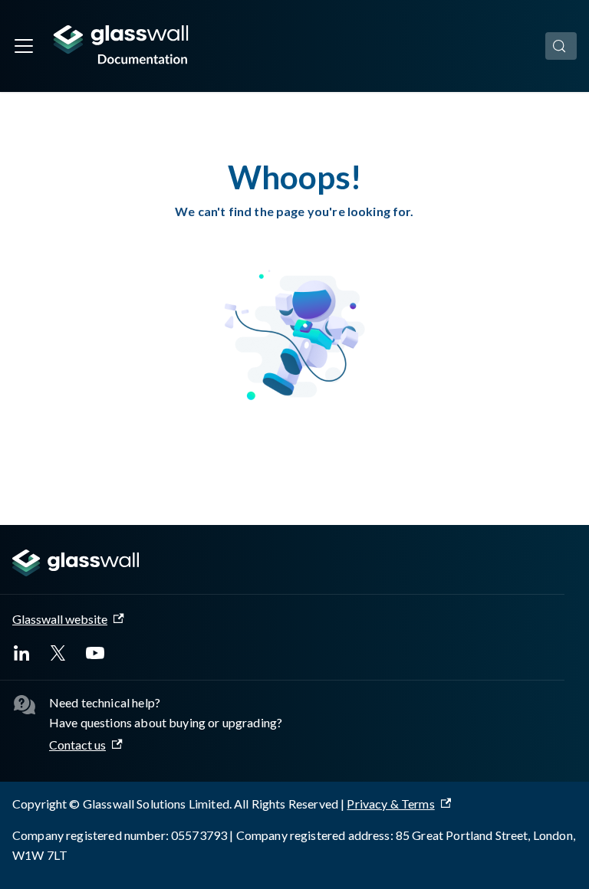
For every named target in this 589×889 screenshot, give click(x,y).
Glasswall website (59, 619)
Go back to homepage (295, 451)
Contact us (77, 744)
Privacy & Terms (390, 803)
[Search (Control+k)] (561, 46)
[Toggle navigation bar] (23, 45)
